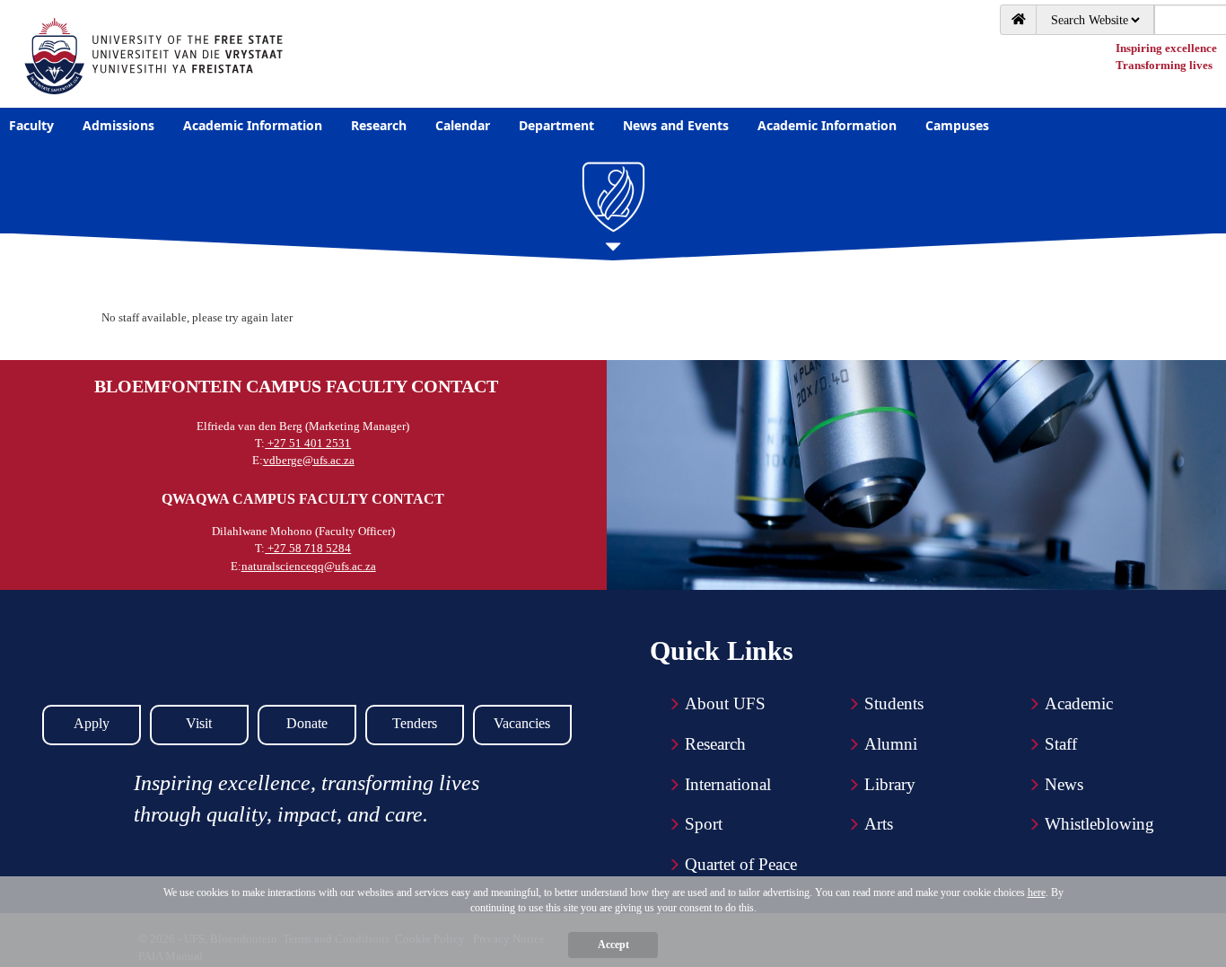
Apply (91, 723)
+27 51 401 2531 (308, 443)
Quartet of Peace (741, 864)
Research (715, 743)
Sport (703, 823)
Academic (1079, 703)
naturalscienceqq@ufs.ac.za (308, 566)
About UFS (725, 703)
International (728, 784)
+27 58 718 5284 (308, 548)
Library (889, 784)
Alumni (890, 743)
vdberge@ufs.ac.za (309, 460)
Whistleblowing (1099, 823)
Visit (199, 723)
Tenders (414, 723)
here (1037, 892)
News (1064, 784)
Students (894, 703)
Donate (307, 723)
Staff (1061, 743)
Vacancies (522, 723)
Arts (878, 823)
